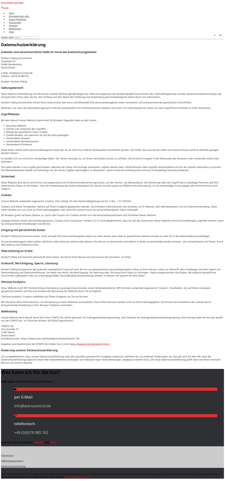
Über (11, 31)
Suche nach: (7, 37)
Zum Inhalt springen (12, 2)
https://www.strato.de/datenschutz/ (90, 344)
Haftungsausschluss (12, 460)
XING (53, 442)
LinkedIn (39, 442)
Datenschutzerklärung (13, 466)
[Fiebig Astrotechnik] (5, 7)
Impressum (7, 455)
